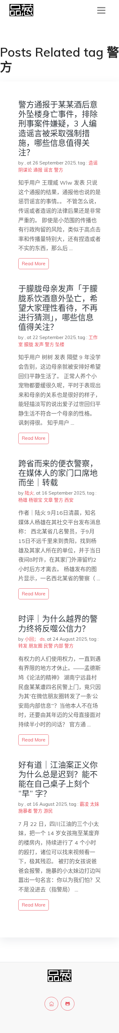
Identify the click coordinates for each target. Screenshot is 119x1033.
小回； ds (35, 639)
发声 (39, 344)
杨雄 (22, 500)
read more (33, 263)
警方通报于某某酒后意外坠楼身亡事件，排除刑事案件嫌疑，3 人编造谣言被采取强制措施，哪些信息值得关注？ (58, 128)
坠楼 (59, 344)
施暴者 (25, 811)
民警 (48, 646)
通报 (37, 170)
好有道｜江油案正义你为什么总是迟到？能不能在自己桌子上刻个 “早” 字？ (58, 779)
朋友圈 (35, 646)
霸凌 (84, 804)
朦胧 (28, 344)
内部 (58, 646)
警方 (58, 170)
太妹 (94, 804)
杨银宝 (35, 500)
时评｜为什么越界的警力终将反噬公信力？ (58, 623)
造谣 (93, 163)
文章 (48, 500)
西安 (69, 500)
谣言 (48, 170)
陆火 (29, 493)
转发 (22, 646)
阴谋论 (25, 170)
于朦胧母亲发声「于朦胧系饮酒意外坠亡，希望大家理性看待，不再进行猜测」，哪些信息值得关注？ (58, 308)
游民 (48, 811)
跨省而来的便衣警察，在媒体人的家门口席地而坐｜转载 (58, 473)
